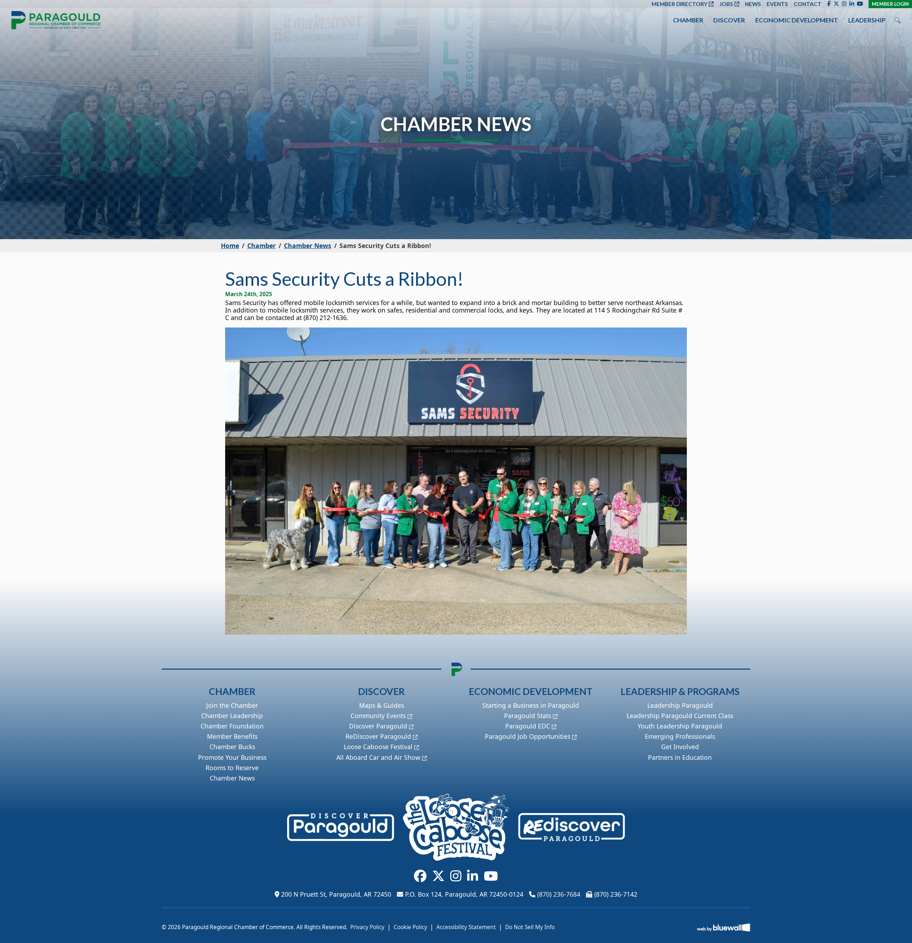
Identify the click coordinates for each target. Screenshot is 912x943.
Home (230, 245)
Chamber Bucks (232, 746)
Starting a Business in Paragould (530, 705)
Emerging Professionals (680, 736)
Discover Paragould (378, 726)
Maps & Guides (381, 705)
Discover (729, 20)
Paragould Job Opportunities (527, 736)
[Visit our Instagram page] (844, 4)
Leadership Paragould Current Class (680, 715)
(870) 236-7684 (558, 894)
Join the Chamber (232, 705)
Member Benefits (232, 736)
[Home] (55, 20)
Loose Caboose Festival (378, 746)
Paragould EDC (527, 726)
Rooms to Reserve (232, 767)
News (753, 4)
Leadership (867, 20)
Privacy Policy (367, 927)
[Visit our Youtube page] (860, 4)
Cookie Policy (410, 927)
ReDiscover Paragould (378, 736)
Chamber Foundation (232, 726)
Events (777, 4)
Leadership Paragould (680, 705)
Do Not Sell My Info (530, 927)
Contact (808, 4)
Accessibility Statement (466, 927)
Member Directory (680, 4)
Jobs (726, 4)
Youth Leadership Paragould (680, 726)
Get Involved (680, 746)
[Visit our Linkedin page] (851, 4)
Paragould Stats (527, 715)
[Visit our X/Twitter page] (836, 4)
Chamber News (307, 245)
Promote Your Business (232, 757)
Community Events (378, 715)
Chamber (688, 20)
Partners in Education (680, 757)
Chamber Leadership (232, 715)
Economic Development (796, 20)
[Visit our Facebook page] (829, 4)
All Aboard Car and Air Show (378, 757)
